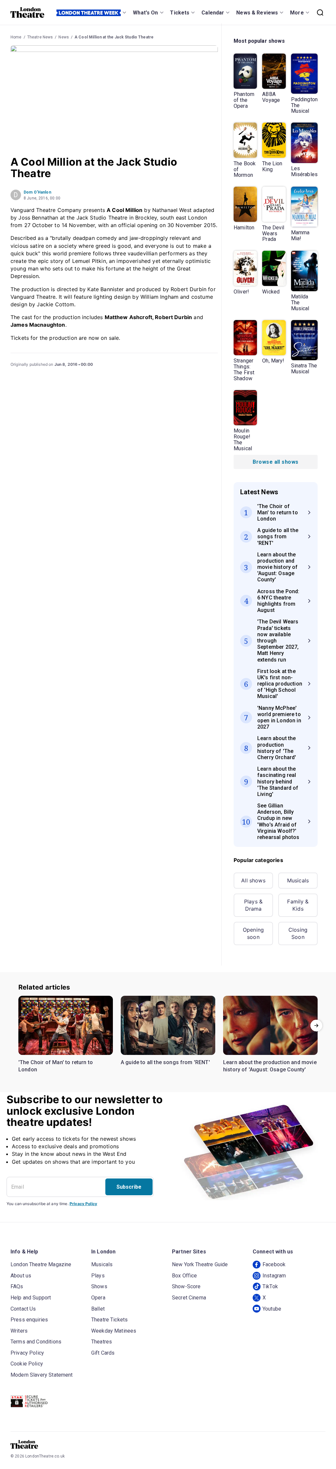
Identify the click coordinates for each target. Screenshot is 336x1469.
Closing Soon (297, 933)
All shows (253, 880)
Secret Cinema (189, 1297)
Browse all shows (275, 462)
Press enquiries (29, 1320)
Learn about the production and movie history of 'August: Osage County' (270, 1066)
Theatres (101, 1342)
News (63, 37)
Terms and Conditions (35, 1342)
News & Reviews (257, 13)
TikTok (270, 1286)
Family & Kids (297, 905)
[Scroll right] (316, 1025)
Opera (98, 1297)
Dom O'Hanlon (37, 192)
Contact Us (23, 1309)
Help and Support (30, 1297)
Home (16, 37)
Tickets (179, 13)
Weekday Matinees (113, 1331)
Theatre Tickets (109, 1320)
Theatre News (40, 37)
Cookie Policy (26, 1364)
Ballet (98, 1309)
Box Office (184, 1275)
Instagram (274, 1275)
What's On (145, 13)
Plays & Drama (253, 905)
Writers (19, 1331)
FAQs (16, 1286)
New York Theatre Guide (200, 1264)
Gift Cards (103, 1353)
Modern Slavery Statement (41, 1375)
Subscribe (128, 1187)
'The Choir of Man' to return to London (55, 1066)
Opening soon (253, 933)
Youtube (271, 1309)
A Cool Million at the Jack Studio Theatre (114, 37)
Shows (99, 1286)
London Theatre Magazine (40, 1264)
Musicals (298, 880)
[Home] (27, 12)
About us (20, 1275)
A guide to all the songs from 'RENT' (165, 1062)
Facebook (273, 1264)
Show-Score (186, 1286)
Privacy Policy (83, 1203)
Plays (98, 1275)
